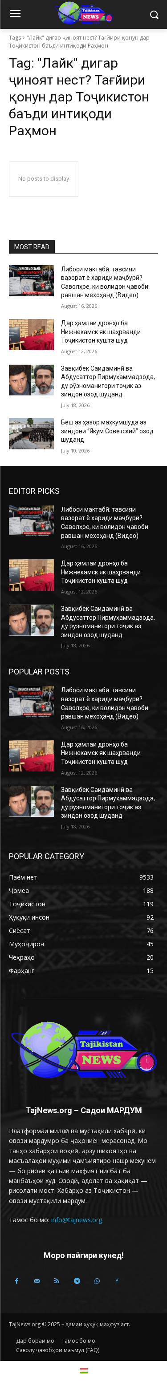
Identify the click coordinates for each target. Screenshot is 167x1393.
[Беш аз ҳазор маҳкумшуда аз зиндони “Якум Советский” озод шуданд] (31, 433)
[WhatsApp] (97, 1281)
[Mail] (37, 1281)
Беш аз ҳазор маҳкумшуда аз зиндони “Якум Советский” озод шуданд (107, 431)
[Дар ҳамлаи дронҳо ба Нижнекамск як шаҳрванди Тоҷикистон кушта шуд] (31, 334)
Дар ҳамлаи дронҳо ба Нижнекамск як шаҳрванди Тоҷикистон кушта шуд (101, 331)
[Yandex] (117, 1281)
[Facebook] (16, 1281)
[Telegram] (77, 1281)
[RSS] (57, 1281)
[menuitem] (83, 1370)
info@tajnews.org (76, 1219)
